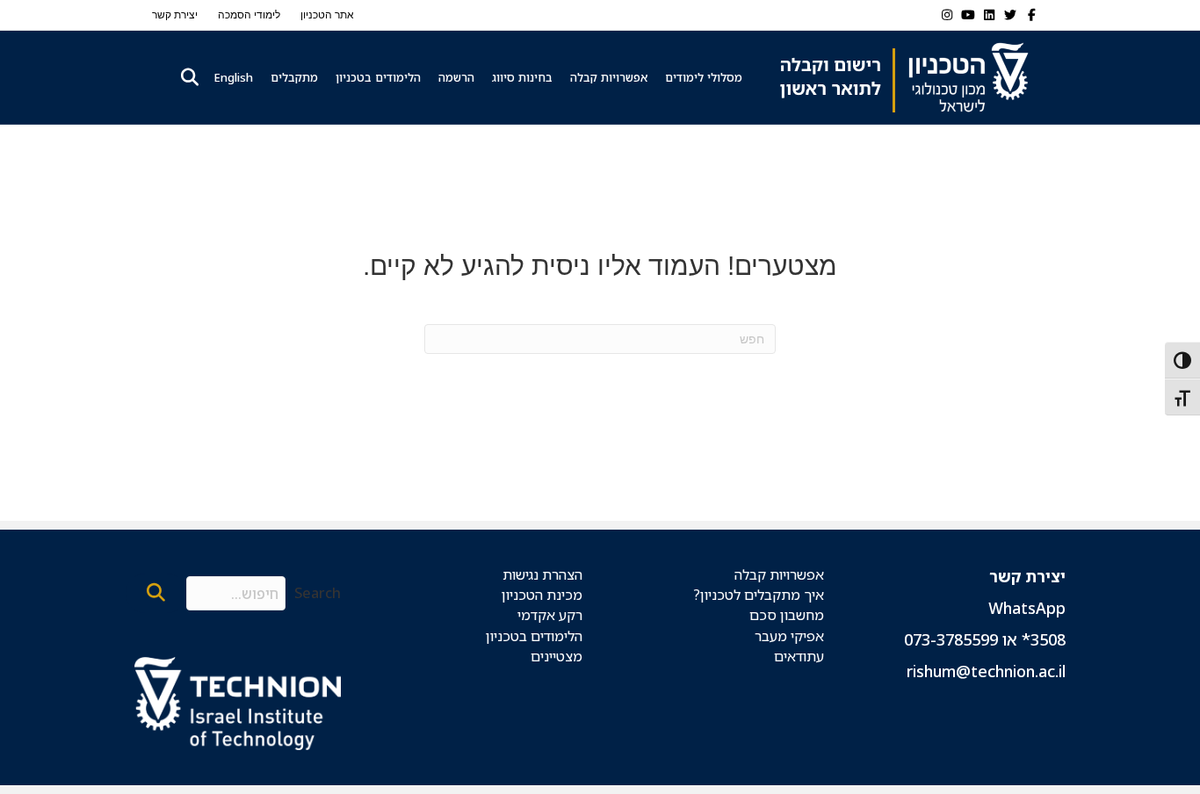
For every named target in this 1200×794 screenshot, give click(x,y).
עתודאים (799, 656)
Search (317, 593)
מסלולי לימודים (703, 77)
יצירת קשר (175, 15)
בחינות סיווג (522, 77)
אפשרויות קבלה (608, 77)
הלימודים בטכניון (378, 77)
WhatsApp (1027, 607)
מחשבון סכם (786, 614)
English (233, 77)
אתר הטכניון (327, 15)
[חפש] (188, 77)
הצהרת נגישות (542, 574)
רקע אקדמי (549, 614)
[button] (156, 593)
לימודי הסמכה (249, 15)
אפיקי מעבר (789, 636)
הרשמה (456, 77)
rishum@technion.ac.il (986, 671)
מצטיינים (556, 656)
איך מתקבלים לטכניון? (758, 594)
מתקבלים (294, 77)
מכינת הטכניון (542, 594)
